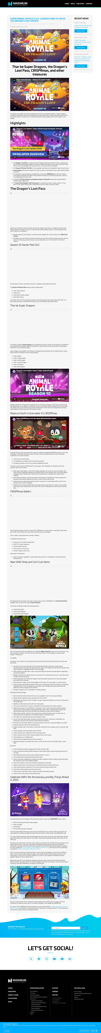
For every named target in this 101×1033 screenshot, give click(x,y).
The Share (32, 993)
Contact (55, 995)
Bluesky (17, 908)
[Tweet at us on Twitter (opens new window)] (31, 958)
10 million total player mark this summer (28, 849)
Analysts (32, 1012)
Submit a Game (13, 995)
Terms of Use (77, 995)
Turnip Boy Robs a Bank (29, 847)
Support (55, 988)
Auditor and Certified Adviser (38, 1002)
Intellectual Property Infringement (82, 993)
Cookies (76, 997)
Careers (55, 991)
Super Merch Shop (44, 847)
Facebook (58, 906)
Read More (81, 31)
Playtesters (12, 998)
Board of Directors (36, 1004)
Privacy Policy (69, 934)
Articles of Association (37, 1001)
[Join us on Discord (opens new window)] (62, 958)
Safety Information (79, 999)
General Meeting (35, 1008)
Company (89, 4)
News (73, 4)
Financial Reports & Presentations (38, 997)
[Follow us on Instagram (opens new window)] (46, 958)
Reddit (12, 908)
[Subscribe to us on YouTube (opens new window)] (54, 958)
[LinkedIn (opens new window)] (69, 958)
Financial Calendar (34, 995)
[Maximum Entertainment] (18, 5)
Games (67, 4)
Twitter (53, 906)
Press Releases (34, 991)
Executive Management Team (39, 1006)
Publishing (80, 4)
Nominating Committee (37, 1010)
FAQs (31, 1014)
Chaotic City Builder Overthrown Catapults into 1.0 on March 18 (82, 42)
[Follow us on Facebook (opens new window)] (38, 958)
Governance (33, 999)
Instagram (64, 906)
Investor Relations (37, 988)
